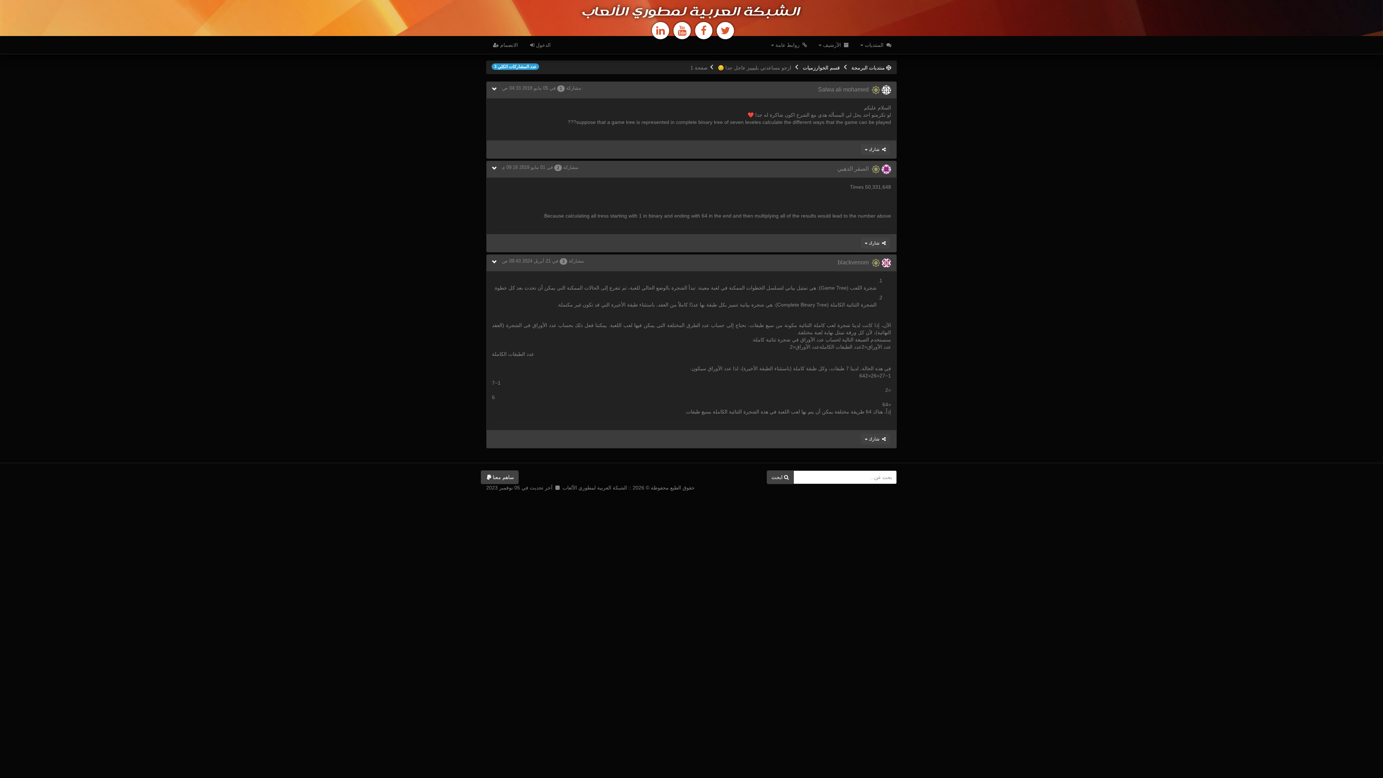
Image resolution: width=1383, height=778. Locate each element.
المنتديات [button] (874, 45)
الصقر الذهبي (854, 169)
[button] (500, 477)
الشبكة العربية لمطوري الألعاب (691, 12)
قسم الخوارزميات (821, 68)
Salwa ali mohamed (845, 89)
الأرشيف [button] (832, 45)
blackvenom (855, 262)
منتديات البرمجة (868, 68)
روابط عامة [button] (787, 45)
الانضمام (508, 45)
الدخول (542, 45)
